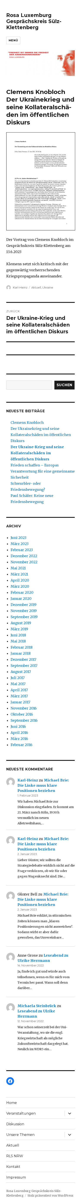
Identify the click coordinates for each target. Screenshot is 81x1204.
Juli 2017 (18, 678)
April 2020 (20, 580)
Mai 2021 (18, 568)
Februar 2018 (22, 647)
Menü (13, 40)
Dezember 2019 (24, 604)
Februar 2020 (22, 592)
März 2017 (19, 696)
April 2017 (19, 690)
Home (11, 1103)
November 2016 (24, 708)
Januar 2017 (20, 702)
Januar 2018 (21, 653)
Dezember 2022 (24, 556)
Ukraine (47, 287)
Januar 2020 (21, 598)
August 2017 (21, 671)
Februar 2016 (21, 745)
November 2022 (24, 562)
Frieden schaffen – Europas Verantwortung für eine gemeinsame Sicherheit (43, 471)
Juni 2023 (18, 537)
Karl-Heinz (20, 287)
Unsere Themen (20, 1135)
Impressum (16, 1177)
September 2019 (24, 617)
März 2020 (20, 586)
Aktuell (36, 287)
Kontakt (13, 1167)
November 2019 (24, 611)
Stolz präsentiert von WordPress (50, 1195)
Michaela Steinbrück (36, 1006)
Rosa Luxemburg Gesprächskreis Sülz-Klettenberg (33, 21)
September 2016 (24, 720)
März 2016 (19, 738)
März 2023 (20, 544)
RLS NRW (14, 1156)
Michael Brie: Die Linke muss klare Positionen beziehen (43, 785)
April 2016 (19, 732)
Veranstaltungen (21, 1113)
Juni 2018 (18, 635)
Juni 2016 (18, 726)
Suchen (65, 385)
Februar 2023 (22, 550)
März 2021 (19, 574)
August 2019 (21, 623)
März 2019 (19, 629)
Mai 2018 (18, 641)
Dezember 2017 (23, 659)
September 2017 (24, 665)
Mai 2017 (18, 684)
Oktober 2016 (22, 714)
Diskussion (15, 1124)
